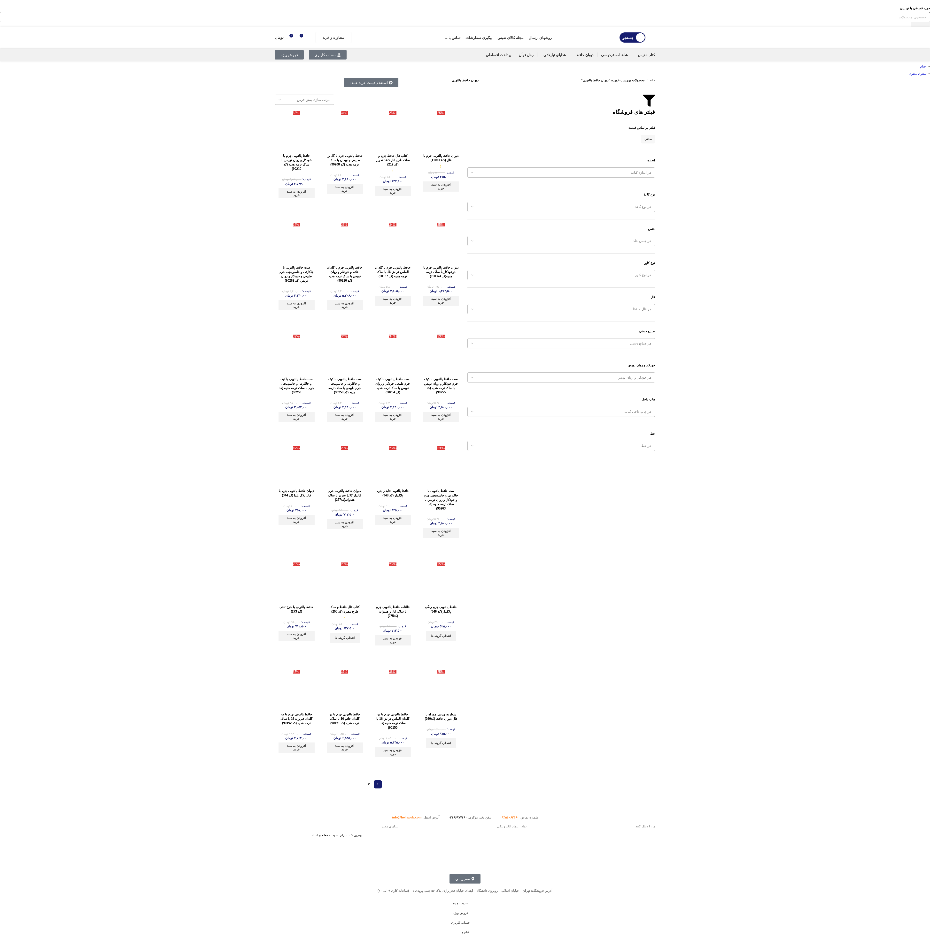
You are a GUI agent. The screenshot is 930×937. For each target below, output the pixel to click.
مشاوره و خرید (333, 37)
